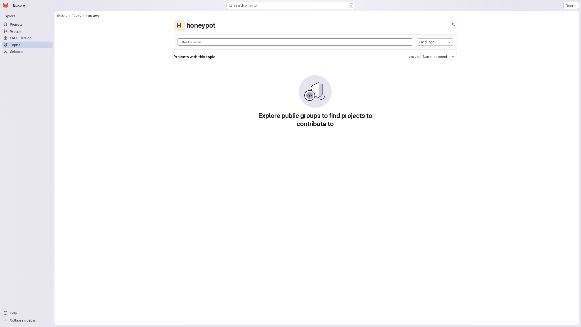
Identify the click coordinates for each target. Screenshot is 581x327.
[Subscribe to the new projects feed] (453, 24)
